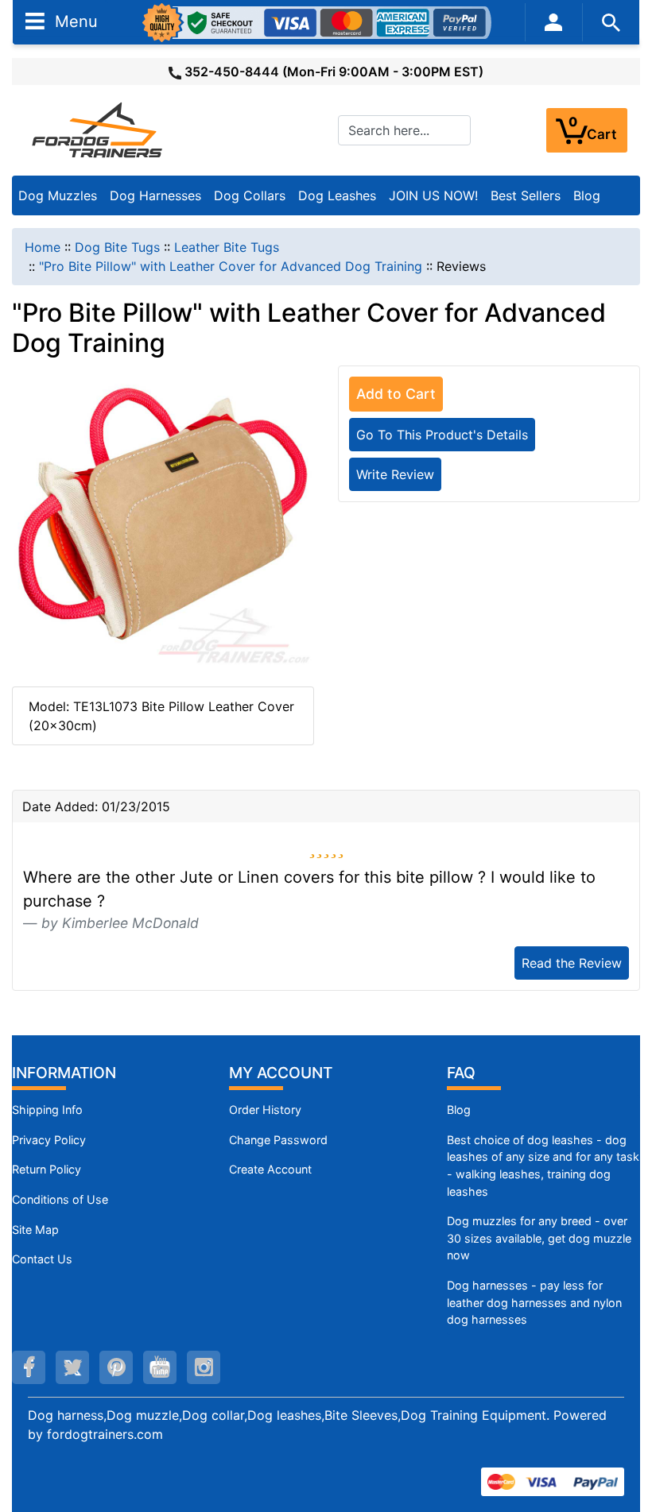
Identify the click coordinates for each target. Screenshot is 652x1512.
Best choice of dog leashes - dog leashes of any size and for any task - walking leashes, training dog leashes (543, 1165)
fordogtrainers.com (105, 1434)
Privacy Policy (49, 1140)
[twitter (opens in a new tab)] (72, 1367)
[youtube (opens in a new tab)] (160, 1367)
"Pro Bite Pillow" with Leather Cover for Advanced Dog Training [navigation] (230, 266)
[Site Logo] (99, 129)
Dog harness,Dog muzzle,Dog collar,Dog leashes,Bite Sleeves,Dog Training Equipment (287, 1415)
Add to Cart (396, 393)
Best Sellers (526, 195)
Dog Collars (249, 195)
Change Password (278, 1140)
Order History (265, 1109)
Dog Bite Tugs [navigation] (117, 247)
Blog (586, 195)
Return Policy (46, 1169)
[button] (622, 1433)
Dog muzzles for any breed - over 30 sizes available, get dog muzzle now (539, 1238)
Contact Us (42, 1259)
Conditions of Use (60, 1199)
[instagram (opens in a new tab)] (203, 1367)
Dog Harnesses (155, 195)
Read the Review (572, 963)
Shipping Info (47, 1109)
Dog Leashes (337, 195)
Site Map (35, 1229)
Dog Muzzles (57, 195)
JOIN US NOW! (433, 195)
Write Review (395, 474)
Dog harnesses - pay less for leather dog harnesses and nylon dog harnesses (534, 1302)
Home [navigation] (42, 247)
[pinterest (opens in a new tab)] (116, 1367)
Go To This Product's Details (442, 435)
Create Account (270, 1169)
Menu (74, 20)
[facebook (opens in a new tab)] (29, 1367)
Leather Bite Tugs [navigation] (226, 247)
